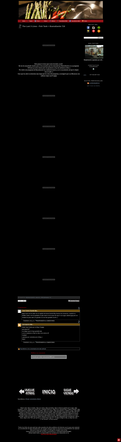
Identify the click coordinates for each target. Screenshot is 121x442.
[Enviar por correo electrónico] (18, 301)
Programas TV (46, 297)
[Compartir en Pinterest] (25, 301)
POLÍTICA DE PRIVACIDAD (49, 434)
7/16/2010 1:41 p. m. (29, 320)
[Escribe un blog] (20, 301)
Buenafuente (30, 297)
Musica (38, 297)
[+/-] (85, 75)
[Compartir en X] (22, 301)
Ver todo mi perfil (93, 85)
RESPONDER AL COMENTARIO (45, 320)
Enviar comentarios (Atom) (33, 399)
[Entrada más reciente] (27, 391)
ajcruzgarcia (26, 324)
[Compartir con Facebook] (24, 301)
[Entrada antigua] (71, 391)
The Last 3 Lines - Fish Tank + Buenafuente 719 (43, 26)
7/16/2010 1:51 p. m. (29, 342)
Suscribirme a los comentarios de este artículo (33, 349)
